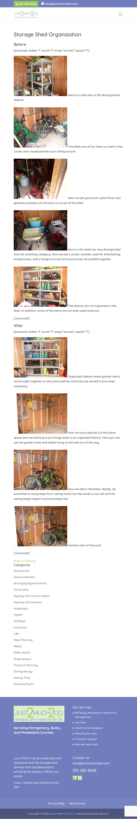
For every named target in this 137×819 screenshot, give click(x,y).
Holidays (20, 621)
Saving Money (23, 671)
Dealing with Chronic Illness (32, 596)
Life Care (80, 722)
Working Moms (24, 684)
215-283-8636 (27, 4)
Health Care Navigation (89, 728)
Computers (21, 589)
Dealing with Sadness (28, 602)
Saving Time (22, 677)
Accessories (21, 570)
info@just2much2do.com (91, 763)
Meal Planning (23, 640)
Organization (22, 659)
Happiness (21, 608)
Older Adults (22, 652)
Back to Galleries (25, 561)
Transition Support (86, 739)
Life (16, 633)
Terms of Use (77, 803)
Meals (18, 646)
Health (18, 614)
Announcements (24, 577)
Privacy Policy (56, 803)
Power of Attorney (26, 665)
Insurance (20, 627)
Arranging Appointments (30, 583)
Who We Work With (86, 744)
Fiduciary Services (86, 733)
